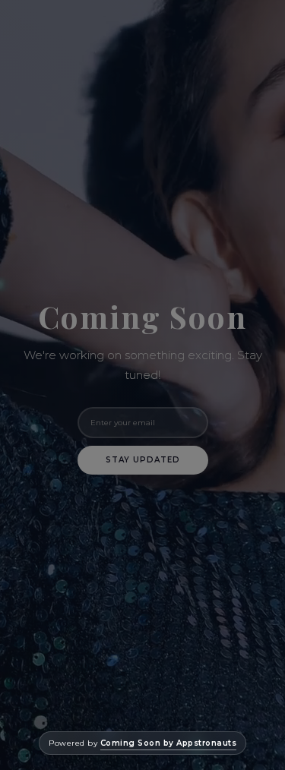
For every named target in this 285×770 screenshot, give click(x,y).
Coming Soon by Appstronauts (168, 743)
